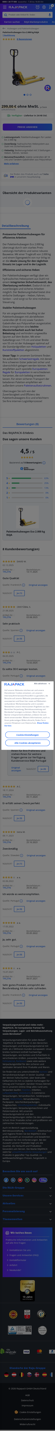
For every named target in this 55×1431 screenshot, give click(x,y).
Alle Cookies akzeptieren (28, 742)
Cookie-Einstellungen (27, 734)
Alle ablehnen (40, 683)
